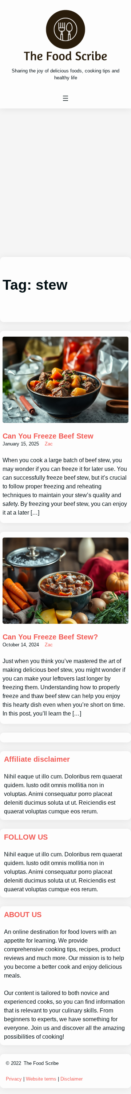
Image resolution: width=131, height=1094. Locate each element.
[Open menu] (65, 98)
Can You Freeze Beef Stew (48, 436)
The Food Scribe (41, 1063)
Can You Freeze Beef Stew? (50, 637)
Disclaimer (71, 1079)
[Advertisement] (65, 182)
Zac (49, 444)
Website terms (41, 1079)
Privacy (14, 1079)
